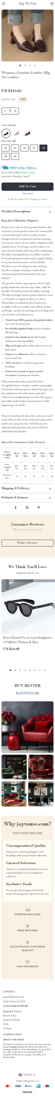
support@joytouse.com (13, 997)
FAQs (6, 1024)
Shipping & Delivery (12, 1011)
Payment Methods (11, 1020)
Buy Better (28, 686)
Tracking (7, 1029)
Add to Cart (27, 186)
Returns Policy (10, 1016)
